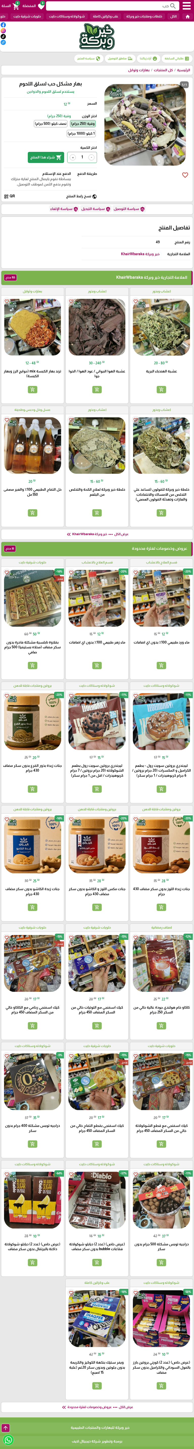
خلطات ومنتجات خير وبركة (144, 16)
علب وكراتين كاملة (105, 16)
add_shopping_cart (161, 389)
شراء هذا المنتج (46, 157)
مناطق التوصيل (120, 58)
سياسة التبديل (96, 209)
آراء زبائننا (148, 58)
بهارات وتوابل (139, 70)
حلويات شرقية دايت (27, 16)
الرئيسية (183, 70)
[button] (33, 6)
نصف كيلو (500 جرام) (50, 124)
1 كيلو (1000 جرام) (81, 133)
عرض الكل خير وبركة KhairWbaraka (97, 534)
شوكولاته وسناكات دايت (67, 16)
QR (9, 196)
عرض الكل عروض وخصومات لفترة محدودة (97, 1407)
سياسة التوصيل (129, 209)
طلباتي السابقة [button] (177, 58)
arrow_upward (6, 1428)
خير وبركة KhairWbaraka (140, 254)
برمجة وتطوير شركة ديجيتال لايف (97, 1441)
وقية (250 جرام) (83, 124)
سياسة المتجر (89, 58)
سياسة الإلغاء (64, 209)
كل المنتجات (163, 70)
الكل (173, 16)
